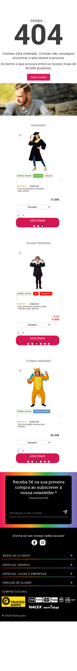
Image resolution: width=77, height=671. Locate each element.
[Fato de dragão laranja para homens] (19, 371)
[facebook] (34, 542)
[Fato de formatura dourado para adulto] (19, 136)
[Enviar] (65, 512)
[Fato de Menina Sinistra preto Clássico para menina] (19, 254)
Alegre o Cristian (39, 77)
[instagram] (42, 542)
